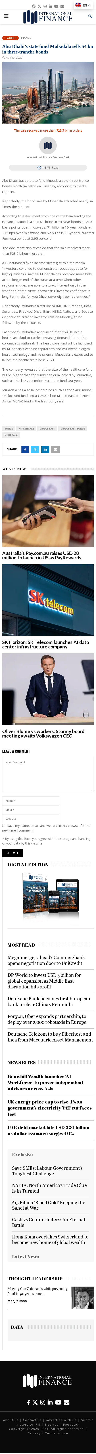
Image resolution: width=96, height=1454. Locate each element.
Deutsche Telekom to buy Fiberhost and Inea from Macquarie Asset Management (50, 1037)
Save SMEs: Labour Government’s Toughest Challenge (47, 1171)
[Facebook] (28, 1402)
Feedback (71, 1424)
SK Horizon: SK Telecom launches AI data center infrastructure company (45, 644)
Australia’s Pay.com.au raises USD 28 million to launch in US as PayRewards (41, 555)
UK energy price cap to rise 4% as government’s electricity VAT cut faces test (50, 1108)
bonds (8, 428)
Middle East (47, 428)
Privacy (34, 1433)
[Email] (66, 1402)
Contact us (32, 1420)
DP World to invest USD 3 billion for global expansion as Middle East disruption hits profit (44, 981)
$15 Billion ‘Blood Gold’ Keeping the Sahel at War (48, 1205)
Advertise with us (61, 1420)
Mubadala (11, 435)
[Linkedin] (50, 1402)
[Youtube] (58, 1402)
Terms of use (56, 1433)
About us (11, 1420)
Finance (25, 38)
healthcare (26, 428)
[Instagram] (42, 1402)
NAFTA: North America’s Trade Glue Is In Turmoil (49, 1188)
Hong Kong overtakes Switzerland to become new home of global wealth (50, 1239)
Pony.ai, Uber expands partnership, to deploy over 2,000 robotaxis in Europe (47, 1019)
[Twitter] (35, 1402)
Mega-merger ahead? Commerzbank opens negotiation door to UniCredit (46, 960)
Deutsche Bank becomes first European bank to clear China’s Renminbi (49, 1001)
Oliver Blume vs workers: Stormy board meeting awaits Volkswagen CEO (43, 733)
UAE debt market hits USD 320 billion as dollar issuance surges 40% (48, 1130)
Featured (10, 38)
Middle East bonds (73, 428)
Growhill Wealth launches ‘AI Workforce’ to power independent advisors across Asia (45, 1082)
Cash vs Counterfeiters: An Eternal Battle (48, 1222)
